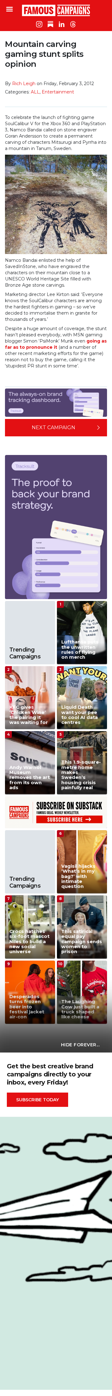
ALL (35, 92)
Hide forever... (80, 1045)
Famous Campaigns (56, 10)
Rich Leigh (23, 83)
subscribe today (37, 1100)
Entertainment (58, 92)
